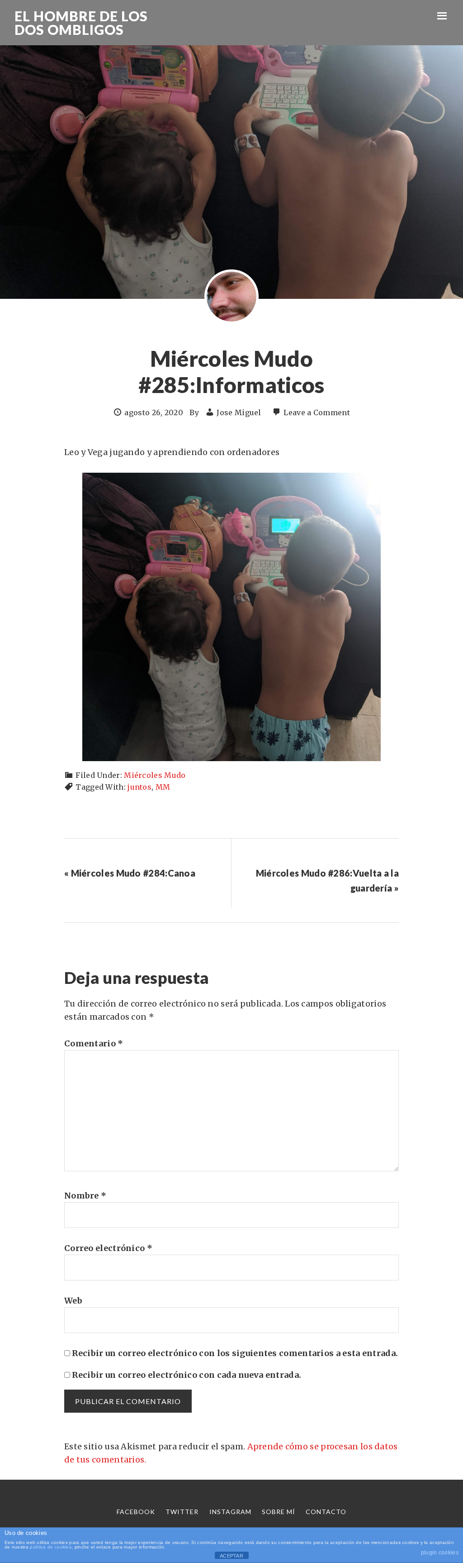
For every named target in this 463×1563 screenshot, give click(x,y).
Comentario (93, 1043)
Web (73, 1300)
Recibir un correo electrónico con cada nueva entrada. (186, 1375)
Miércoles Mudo (154, 775)
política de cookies (50, 1546)
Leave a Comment (316, 412)
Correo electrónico (108, 1248)
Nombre (85, 1195)
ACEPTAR (231, 1555)
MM (163, 786)
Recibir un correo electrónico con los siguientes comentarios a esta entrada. (235, 1353)
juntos (139, 786)
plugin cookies (439, 1552)
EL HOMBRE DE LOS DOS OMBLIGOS (81, 23)
